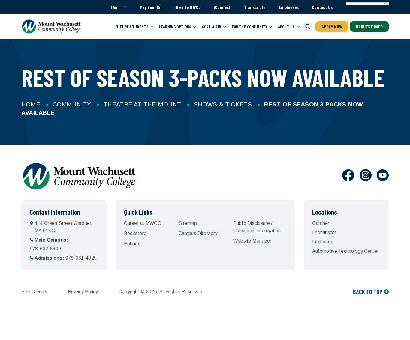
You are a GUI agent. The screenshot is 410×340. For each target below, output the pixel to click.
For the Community (249, 26)
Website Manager (252, 240)
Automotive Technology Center (345, 251)
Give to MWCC (188, 7)
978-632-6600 (49, 244)
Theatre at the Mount (142, 104)
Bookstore (135, 233)
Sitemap (188, 223)
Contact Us (322, 7)
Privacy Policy (83, 291)
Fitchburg (322, 241)
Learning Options (175, 26)
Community (72, 104)
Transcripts (255, 7)
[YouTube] (383, 176)
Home (30, 104)
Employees (289, 7)
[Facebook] (348, 176)
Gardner (321, 223)
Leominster (324, 232)
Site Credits (34, 291)
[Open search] (307, 26)
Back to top (367, 291)
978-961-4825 (66, 258)
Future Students (132, 26)
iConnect (222, 7)
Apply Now (331, 26)
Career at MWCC (142, 223)
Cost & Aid (212, 26)
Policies (132, 243)
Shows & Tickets (223, 104)
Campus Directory (198, 233)
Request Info (369, 26)
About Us (286, 26)
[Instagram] (366, 176)
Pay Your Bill (151, 7)
